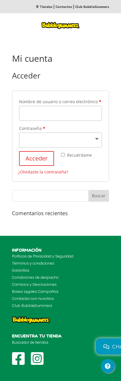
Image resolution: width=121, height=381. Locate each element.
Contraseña (32, 128)
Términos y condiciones (33, 263)
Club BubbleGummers (92, 7)
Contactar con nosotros (33, 298)
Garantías (20, 270)
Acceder (37, 158)
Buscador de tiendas (30, 342)
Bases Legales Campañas (35, 291)
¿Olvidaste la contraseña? (43, 172)
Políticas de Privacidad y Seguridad (42, 256)
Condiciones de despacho (35, 277)
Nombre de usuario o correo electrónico (60, 101)
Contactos (64, 7)
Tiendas (46, 7)
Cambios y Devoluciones (34, 284)
